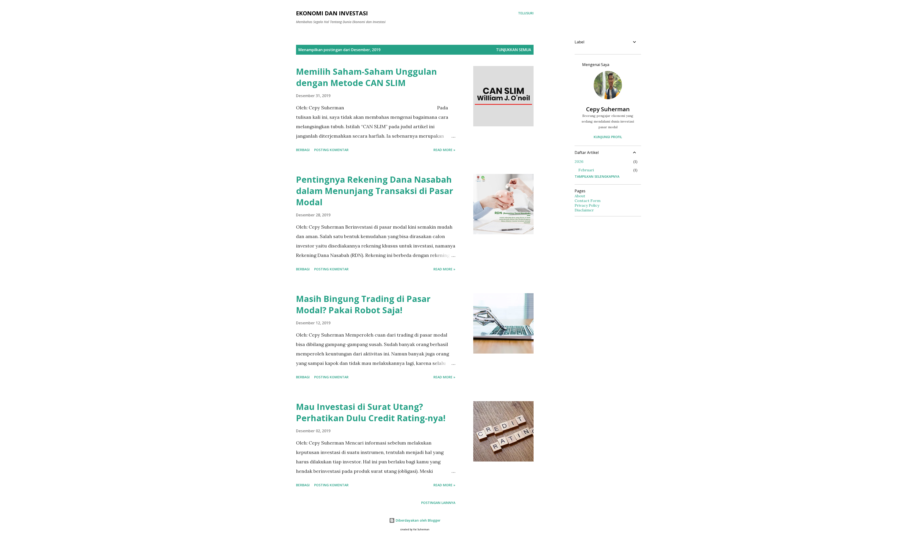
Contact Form (588, 200)
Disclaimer (584, 210)
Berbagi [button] (303, 150)
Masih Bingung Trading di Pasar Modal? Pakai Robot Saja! (363, 304)
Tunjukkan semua (513, 49)
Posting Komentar (331, 150)
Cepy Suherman (608, 109)
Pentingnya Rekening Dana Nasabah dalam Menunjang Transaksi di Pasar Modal (374, 191)
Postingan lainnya (438, 502)
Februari (586, 170)
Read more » (444, 150)
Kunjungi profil (608, 137)
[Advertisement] (606, 291)
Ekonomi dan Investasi (332, 13)
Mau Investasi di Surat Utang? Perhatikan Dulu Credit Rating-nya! (370, 412)
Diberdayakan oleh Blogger (417, 520)
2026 (579, 161)
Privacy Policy (587, 205)
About (580, 196)
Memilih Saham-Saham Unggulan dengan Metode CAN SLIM (366, 77)
